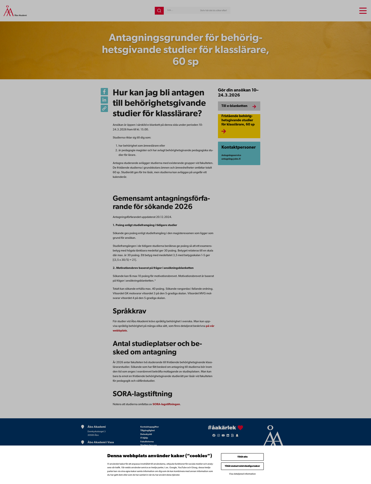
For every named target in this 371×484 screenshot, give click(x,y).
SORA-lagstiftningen (166, 404)
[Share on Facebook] (104, 91)
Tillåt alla (242, 457)
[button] (104, 108)
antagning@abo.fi (231, 159)
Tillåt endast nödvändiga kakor (242, 466)
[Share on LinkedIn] (104, 100)
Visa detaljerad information (242, 474)
